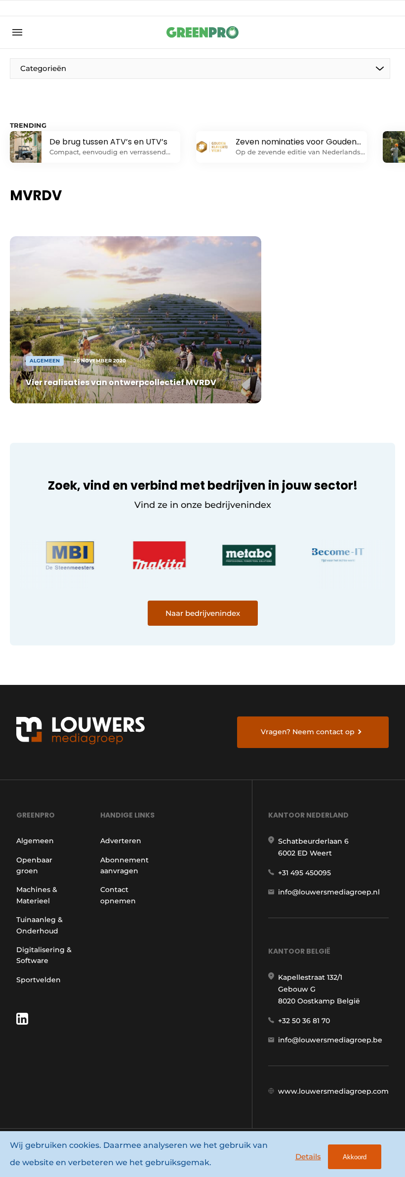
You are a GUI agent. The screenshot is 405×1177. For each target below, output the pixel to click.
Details (308, 1156)
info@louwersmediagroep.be (330, 1039)
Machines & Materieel (36, 895)
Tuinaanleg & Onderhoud (39, 925)
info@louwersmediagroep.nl (329, 892)
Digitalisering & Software (44, 955)
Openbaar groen (34, 865)
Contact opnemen (118, 895)
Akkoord (354, 1157)
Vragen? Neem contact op (308, 731)
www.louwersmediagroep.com (333, 1091)
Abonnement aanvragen (124, 865)
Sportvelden (38, 979)
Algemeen (35, 840)
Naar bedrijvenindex (202, 613)
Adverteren (120, 840)
